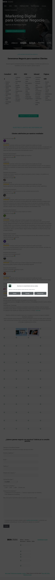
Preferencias (40, 293)
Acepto (14, 293)
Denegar (27, 293)
